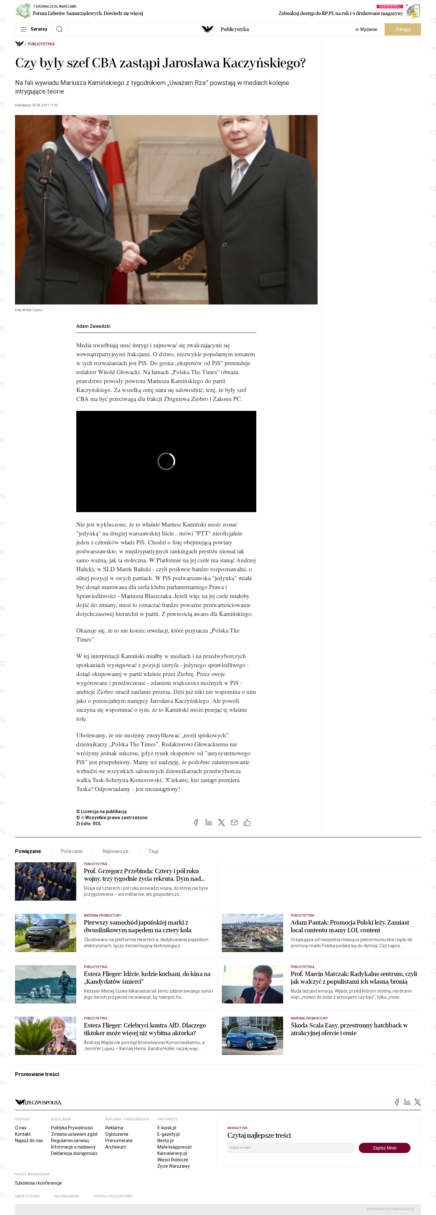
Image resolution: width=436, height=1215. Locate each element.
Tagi (153, 851)
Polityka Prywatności (72, 1127)
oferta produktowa (113, 1196)
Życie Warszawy (173, 1166)
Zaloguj (402, 29)
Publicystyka (235, 29)
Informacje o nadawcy (73, 1147)
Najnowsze (115, 851)
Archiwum (115, 1147)
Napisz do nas (29, 1140)
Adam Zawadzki (93, 326)
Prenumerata (118, 1140)
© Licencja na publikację (101, 811)
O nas (20, 1127)
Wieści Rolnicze (172, 1159)
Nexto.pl (165, 1140)
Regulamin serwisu (70, 1140)
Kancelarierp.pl (172, 1153)
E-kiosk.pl (166, 1127)
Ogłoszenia (116, 1134)
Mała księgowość (174, 1147)
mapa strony (27, 1196)
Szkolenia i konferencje (38, 1183)
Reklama (114, 1127)
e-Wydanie (366, 29)
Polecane (72, 851)
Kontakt (23, 1134)
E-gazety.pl (168, 1134)
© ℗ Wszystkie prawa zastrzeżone (111, 817)
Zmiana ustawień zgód (74, 1134)
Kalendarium (67, 1196)
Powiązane (28, 851)
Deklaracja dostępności (74, 1153)
